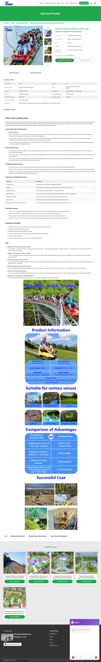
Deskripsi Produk (35, 73)
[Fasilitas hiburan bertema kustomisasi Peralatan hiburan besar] (86, 563)
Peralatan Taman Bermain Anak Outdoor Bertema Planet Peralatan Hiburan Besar (62, 577)
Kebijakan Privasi (8, 660)
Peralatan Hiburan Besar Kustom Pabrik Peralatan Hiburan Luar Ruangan (38, 577)
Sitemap (14, 660)
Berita (58, 3)
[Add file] (73, 657)
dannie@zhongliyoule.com (13, 644)
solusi (62, 3)
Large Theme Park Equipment (58, 536)
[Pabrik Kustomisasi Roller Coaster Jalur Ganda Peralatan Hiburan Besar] (23, 45)
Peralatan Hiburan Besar (22, 23)
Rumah (41, 3)
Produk (54, 3)
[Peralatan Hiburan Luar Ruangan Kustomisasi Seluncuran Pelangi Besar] (15, 563)
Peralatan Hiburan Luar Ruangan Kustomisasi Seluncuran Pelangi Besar (14, 577)
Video (67, 3)
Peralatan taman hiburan (18, 536)
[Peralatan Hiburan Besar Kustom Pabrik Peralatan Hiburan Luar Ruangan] (39, 563)
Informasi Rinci (14, 73)
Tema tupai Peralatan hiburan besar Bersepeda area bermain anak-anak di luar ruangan (15, 612)
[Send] (96, 657)
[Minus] (97, 622)
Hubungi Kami (73, 3)
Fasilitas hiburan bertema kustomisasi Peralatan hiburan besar (86, 577)
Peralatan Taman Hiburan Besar (37, 536)
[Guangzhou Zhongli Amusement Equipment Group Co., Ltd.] (8, 3)
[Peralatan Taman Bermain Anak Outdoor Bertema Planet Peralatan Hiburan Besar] (62, 563)
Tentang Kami (47, 3)
